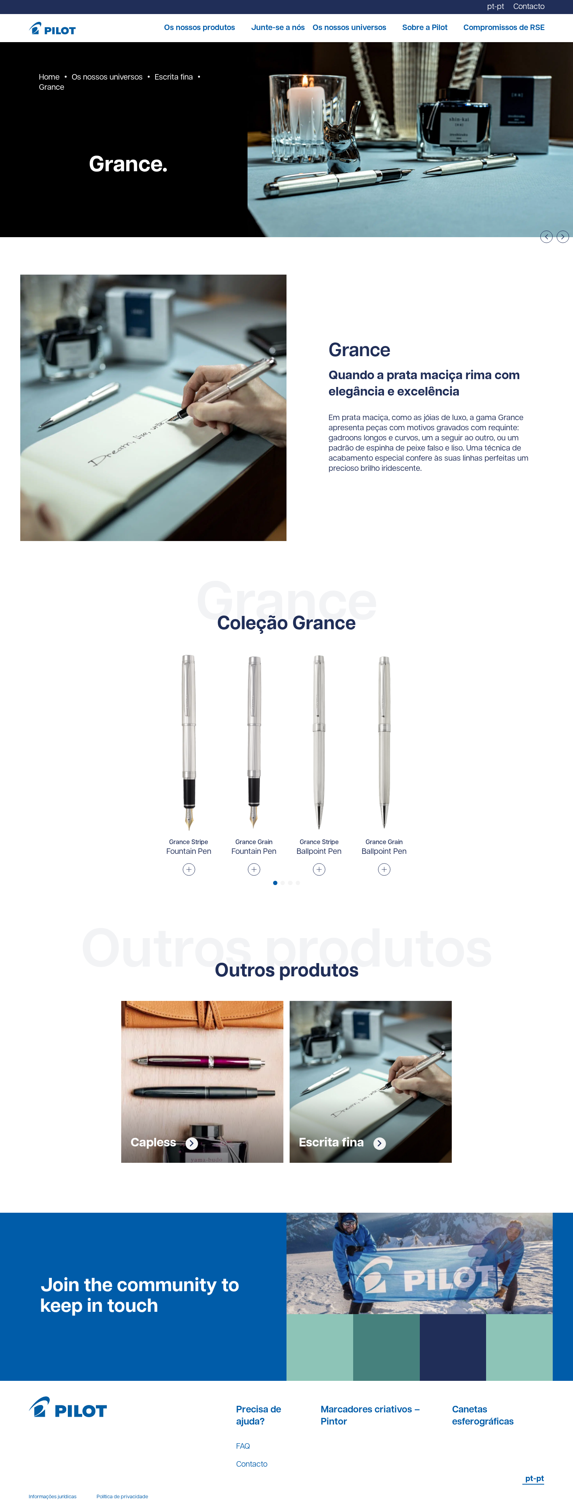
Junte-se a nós (278, 28)
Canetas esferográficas (483, 1416)
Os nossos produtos (199, 28)
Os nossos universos (349, 28)
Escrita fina (174, 78)
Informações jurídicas (52, 1496)
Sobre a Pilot (424, 28)
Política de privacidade (122, 1496)
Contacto (251, 1465)
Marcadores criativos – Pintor (370, 1416)
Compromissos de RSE (504, 28)
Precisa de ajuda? (258, 1416)
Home (49, 78)
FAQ (243, 1447)
